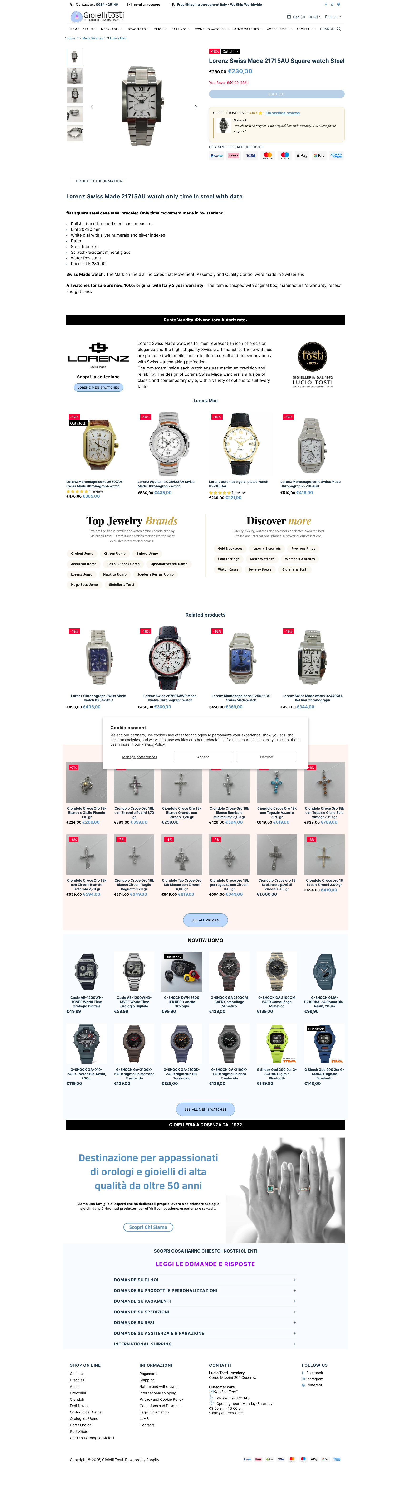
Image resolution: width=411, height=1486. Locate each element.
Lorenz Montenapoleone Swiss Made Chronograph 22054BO (310, 484)
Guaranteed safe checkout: (237, 147)
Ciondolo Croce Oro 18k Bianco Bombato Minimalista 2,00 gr (229, 812)
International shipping (158, 1393)
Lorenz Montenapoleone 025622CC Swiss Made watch (241, 698)
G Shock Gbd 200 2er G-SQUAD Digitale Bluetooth (324, 1074)
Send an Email (226, 1391)
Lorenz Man (118, 38)
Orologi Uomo (82, 553)
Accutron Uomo (83, 564)
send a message (147, 4)
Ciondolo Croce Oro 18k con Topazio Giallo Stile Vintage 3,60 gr (324, 812)
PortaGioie (79, 1431)
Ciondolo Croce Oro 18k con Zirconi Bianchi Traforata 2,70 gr (86, 884)
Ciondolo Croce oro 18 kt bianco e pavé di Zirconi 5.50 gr (277, 884)
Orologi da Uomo (84, 1418)
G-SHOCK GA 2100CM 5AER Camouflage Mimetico (276, 1002)
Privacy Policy (153, 744)
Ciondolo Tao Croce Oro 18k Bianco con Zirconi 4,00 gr (181, 884)
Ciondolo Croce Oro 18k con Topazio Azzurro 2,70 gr (277, 812)
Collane (76, 1373)
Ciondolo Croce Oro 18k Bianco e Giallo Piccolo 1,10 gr (86, 812)
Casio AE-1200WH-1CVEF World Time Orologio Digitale (86, 1002)
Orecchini (78, 1393)
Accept (203, 756)
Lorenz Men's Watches (98, 387)
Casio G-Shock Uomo (123, 564)
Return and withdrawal (158, 1386)
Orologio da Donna (85, 1412)
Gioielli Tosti (97, 17)
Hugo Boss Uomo (84, 585)
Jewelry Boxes (260, 569)
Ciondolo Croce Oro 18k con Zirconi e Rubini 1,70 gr (134, 812)
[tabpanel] (98, 673)
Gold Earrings (228, 559)
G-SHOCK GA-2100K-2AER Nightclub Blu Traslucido (182, 1074)
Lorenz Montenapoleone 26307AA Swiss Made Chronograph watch (94, 484)
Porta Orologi (81, 1425)
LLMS (144, 1418)
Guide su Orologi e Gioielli (92, 1438)
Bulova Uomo (147, 553)
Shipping (147, 1380)
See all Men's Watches (205, 1109)
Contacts (147, 1425)
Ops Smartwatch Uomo (169, 564)
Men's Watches (93, 38)
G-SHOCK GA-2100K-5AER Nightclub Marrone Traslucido (134, 1074)
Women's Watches (300, 559)
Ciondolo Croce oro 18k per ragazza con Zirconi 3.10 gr (229, 884)
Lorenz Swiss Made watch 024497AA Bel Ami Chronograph (313, 698)
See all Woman (205, 920)
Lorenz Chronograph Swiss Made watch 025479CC (98, 698)
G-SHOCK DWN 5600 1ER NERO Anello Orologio (181, 1002)
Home (71, 38)
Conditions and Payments (161, 1405)
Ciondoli (77, 1399)
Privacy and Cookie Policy (161, 1399)
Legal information (154, 1412)
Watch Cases (228, 569)
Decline (266, 756)
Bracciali (77, 1380)
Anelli (74, 1386)
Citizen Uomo (115, 553)
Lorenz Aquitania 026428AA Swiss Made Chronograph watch (166, 484)
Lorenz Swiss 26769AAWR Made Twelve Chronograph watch (169, 698)
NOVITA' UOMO (205, 940)
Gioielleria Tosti (121, 585)
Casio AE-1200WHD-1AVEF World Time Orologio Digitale (134, 1002)
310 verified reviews (282, 113)
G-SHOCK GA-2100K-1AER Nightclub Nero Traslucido (229, 1074)
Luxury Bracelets (267, 548)
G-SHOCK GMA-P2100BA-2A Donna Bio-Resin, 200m (324, 1002)
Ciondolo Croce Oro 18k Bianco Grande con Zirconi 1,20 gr (181, 812)
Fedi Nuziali (79, 1405)
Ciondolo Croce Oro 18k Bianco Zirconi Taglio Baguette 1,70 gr (134, 884)
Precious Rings (303, 548)
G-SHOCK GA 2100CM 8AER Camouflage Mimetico (229, 1002)
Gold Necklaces (230, 548)
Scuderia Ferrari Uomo (155, 574)
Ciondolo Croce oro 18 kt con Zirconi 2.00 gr (324, 882)
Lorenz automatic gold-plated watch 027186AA (238, 484)
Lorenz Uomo (81, 574)
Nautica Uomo (115, 574)
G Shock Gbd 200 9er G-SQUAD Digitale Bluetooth (277, 1074)
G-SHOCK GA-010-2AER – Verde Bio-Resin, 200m (86, 1074)
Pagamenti (148, 1373)
